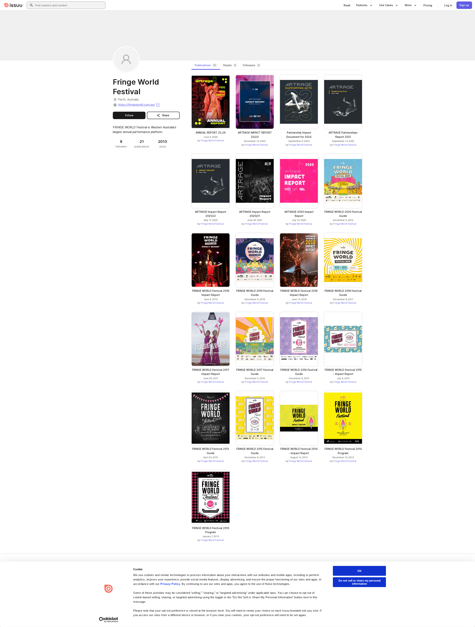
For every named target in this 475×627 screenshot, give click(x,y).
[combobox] (69, 5)
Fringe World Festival (212, 140)
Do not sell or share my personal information (359, 582)
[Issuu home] (13, 5)
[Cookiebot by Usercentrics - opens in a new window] (108, 620)
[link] (347, 5)
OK (359, 570)
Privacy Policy (170, 583)
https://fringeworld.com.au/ (139, 104)
